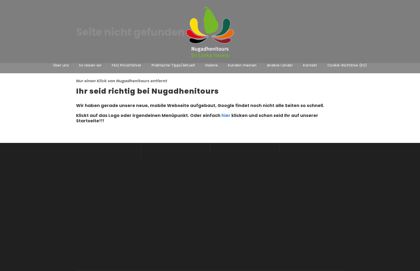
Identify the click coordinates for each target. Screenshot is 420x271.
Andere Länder (280, 65)
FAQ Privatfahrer (126, 65)
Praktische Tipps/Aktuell (173, 65)
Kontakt (310, 65)
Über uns (61, 65)
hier (225, 115)
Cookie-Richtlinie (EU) (347, 65)
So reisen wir (90, 65)
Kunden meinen (242, 65)
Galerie (211, 65)
